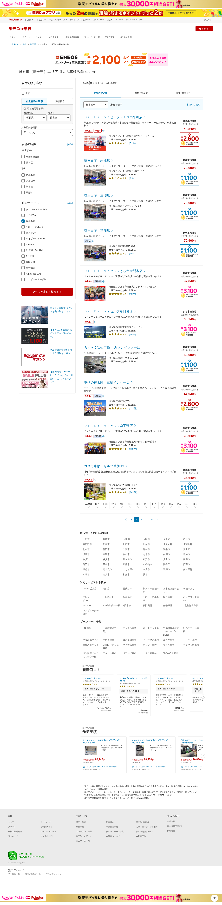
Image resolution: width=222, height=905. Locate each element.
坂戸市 (86, 554)
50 (152, 519)
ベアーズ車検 (130, 653)
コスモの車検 (130, 640)
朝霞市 (106, 539)
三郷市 (166, 569)
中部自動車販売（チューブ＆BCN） (171, 631)
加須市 (106, 544)
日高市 (186, 564)
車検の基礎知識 (72, 37)
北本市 (86, 549)
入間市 (146, 539)
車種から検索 (193, 104)
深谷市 (86, 569)
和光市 (126, 574)
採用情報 (171, 831)
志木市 (146, 554)
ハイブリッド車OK (35, 238)
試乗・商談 (81, 822)
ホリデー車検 (150, 645)
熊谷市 (146, 549)
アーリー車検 (190, 640)
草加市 (186, 554)
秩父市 (106, 559)
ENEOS (87, 628)
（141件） (133, 492)
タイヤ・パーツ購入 (115, 831)
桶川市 (186, 539)
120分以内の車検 (35, 250)
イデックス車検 (151, 640)
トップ (12, 37)
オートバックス (151, 628)
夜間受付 (30, 262)
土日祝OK (31, 215)
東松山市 (147, 564)
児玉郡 (186, 549)
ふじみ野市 (128, 569)
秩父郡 (86, 559)
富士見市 (107, 569)
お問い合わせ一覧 (33, 874)
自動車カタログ (113, 836)
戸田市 (166, 559)
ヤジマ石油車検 (191, 645)
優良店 (29, 162)
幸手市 (106, 554)
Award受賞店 (32, 156)
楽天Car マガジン (83, 836)
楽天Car (15, 44)
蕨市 (145, 574)
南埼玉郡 (187, 569)
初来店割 (30, 181)
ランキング (110, 37)
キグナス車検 (130, 645)
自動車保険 (141, 836)
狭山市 (126, 554)
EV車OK (30, 244)
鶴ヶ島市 (127, 559)
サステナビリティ (53, 874)
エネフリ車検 (150, 653)
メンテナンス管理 (84, 831)
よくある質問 (126, 37)
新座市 (186, 559)
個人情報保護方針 (175, 826)
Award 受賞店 (90, 588)
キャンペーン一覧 (92, 37)
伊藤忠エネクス (91, 640)
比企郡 (166, 564)
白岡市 (166, 554)
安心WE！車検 (170, 653)
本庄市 (146, 569)
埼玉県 (33, 44)
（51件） (132, 143)
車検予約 (80, 827)
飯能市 (126, 564)
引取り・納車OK (34, 227)
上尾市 (86, 539)
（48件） (132, 294)
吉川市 (106, 574)
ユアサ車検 (169, 640)
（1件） (132, 178)
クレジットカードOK (36, 209)
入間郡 (126, 539)
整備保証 (30, 267)
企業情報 (171, 821)
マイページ (25, 37)
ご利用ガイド (54, 37)
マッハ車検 (169, 645)
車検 (24, 44)
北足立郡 (167, 544)
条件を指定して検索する (47, 291)
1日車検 (30, 256)
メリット (39, 37)
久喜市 (126, 549)
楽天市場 (207, 19)
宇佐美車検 (108, 640)
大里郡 (166, 539)
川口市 (126, 544)
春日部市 (87, 544)
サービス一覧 (14, 874)
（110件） (133, 449)
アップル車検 (130, 628)
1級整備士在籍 (33, 273)
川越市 (146, 544)
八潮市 (86, 574)
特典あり (30, 175)
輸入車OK (31, 232)
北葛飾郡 (187, 544)
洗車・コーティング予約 (146, 827)
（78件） (132, 334)
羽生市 (106, 564)
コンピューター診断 (36, 279)
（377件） (133, 408)
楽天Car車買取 (142, 822)
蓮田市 (86, 564)
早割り (29, 192)
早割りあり (189, 588)
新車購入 (110, 822)
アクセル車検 (110, 653)
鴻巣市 (166, 549)
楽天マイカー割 (83, 841)
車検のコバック (91, 645)
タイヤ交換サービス (145, 831)
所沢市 (146, 559)
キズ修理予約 (112, 827)
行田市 (106, 549)
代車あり (30, 221)
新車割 (29, 186)
